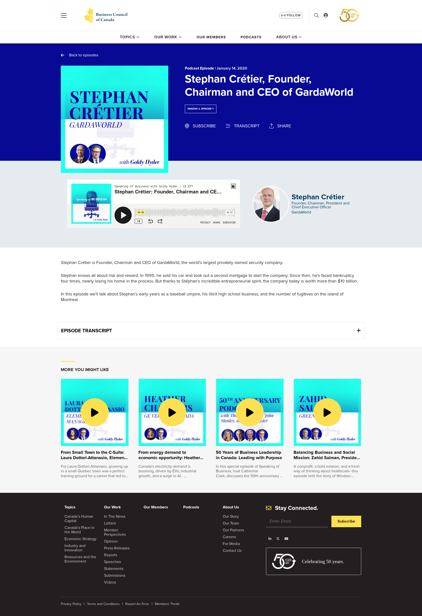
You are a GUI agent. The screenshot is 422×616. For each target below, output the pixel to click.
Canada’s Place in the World (79, 530)
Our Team (231, 523)
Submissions (114, 575)
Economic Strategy (80, 539)
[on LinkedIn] (269, 538)
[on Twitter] (278, 538)
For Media (231, 543)
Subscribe (346, 521)
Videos (110, 582)
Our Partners (233, 530)
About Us (286, 37)
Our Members (211, 37)
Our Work (165, 37)
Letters (110, 523)
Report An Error (137, 603)
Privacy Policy (71, 603)
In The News (114, 516)
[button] (64, 15)
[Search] (316, 15)
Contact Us (232, 550)
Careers (229, 537)
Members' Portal (167, 603)
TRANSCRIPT (247, 126)
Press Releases (116, 548)
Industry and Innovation (74, 548)
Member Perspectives (115, 532)
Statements (113, 568)
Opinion (111, 541)
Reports (110, 555)
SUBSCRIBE (204, 126)
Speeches (112, 562)
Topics (127, 37)
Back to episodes (83, 55)
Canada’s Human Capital (78, 519)
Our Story (231, 516)
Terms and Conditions (103, 603)
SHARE (284, 126)
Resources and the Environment (80, 559)
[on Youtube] (286, 538)
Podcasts (251, 37)
